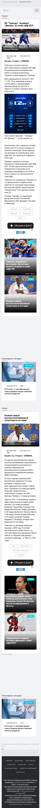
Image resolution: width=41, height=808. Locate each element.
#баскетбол (25, 546)
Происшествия (11, 768)
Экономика (30, 761)
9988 (21, 386)
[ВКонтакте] (17, 232)
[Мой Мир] (23, 232)
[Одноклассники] (20, 232)
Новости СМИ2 (7, 654)
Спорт (31, 242)
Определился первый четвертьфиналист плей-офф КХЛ (19, 640)
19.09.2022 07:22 (13, 596)
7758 (23, 297)
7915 (21, 723)
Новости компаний (28, 768)
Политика (19, 761)
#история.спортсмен (20, 550)
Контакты (20, 772)
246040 (24, 596)
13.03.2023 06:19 (25, 56)
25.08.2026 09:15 (11, 386)
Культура (22, 764)
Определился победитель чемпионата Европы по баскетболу (19, 603)
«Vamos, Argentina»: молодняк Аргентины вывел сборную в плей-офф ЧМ (18, 265)
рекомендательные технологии (20, 804)
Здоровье (28, 365)
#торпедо (27, 214)
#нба (13, 546)
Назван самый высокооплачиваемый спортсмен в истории (18, 303)
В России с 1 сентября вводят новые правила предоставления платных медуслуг (18, 391)
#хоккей (13, 209)
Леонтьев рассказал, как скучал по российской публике (18, 727)
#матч (20, 218)
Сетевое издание (20, 782)
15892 (23, 257)
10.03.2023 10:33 (13, 297)
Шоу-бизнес (28, 702)
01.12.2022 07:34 (13, 257)
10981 (23, 633)
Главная (9, 761)
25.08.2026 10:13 (11, 723)
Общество (11, 764)
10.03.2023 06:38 (13, 633)
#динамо (14, 214)
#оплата (20, 555)
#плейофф (26, 209)
